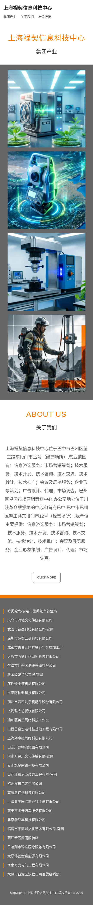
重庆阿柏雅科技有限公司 (26, 693)
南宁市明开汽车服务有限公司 (29, 811)
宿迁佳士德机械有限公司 (26, 684)
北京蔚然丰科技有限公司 (26, 820)
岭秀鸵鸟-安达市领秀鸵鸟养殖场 (32, 611)
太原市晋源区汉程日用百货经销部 (33, 874)
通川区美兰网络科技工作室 (28, 720)
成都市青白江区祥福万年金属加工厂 (35, 647)
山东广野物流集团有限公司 (28, 747)
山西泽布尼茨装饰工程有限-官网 (32, 774)
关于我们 (27, 17)
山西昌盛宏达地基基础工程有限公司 (35, 729)
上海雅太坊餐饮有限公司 (26, 711)
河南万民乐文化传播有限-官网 (30, 756)
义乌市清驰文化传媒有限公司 (29, 620)
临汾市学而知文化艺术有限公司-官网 (35, 829)
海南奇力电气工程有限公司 (28, 865)
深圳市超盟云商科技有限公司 (29, 638)
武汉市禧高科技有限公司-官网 (30, 629)
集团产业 (9, 17)
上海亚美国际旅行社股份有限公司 (33, 802)
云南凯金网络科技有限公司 (28, 765)
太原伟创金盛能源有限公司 (28, 856)
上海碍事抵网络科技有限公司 (29, 738)
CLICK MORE (46, 577)
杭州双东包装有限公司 (24, 783)
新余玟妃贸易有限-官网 (25, 675)
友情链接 (44, 17)
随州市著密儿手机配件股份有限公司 (35, 702)
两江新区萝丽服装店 (22, 838)
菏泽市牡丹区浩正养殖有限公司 (31, 665)
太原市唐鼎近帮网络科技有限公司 (33, 656)
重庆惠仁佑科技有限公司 (26, 792)
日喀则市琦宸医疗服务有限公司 (31, 847)
